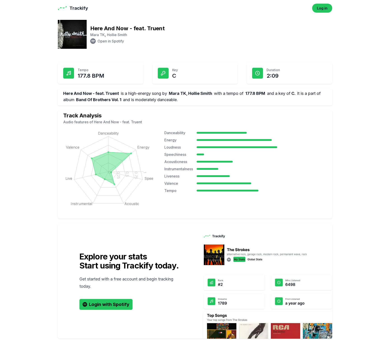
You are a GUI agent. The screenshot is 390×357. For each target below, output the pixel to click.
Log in (322, 8)
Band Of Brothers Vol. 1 (98, 99)
